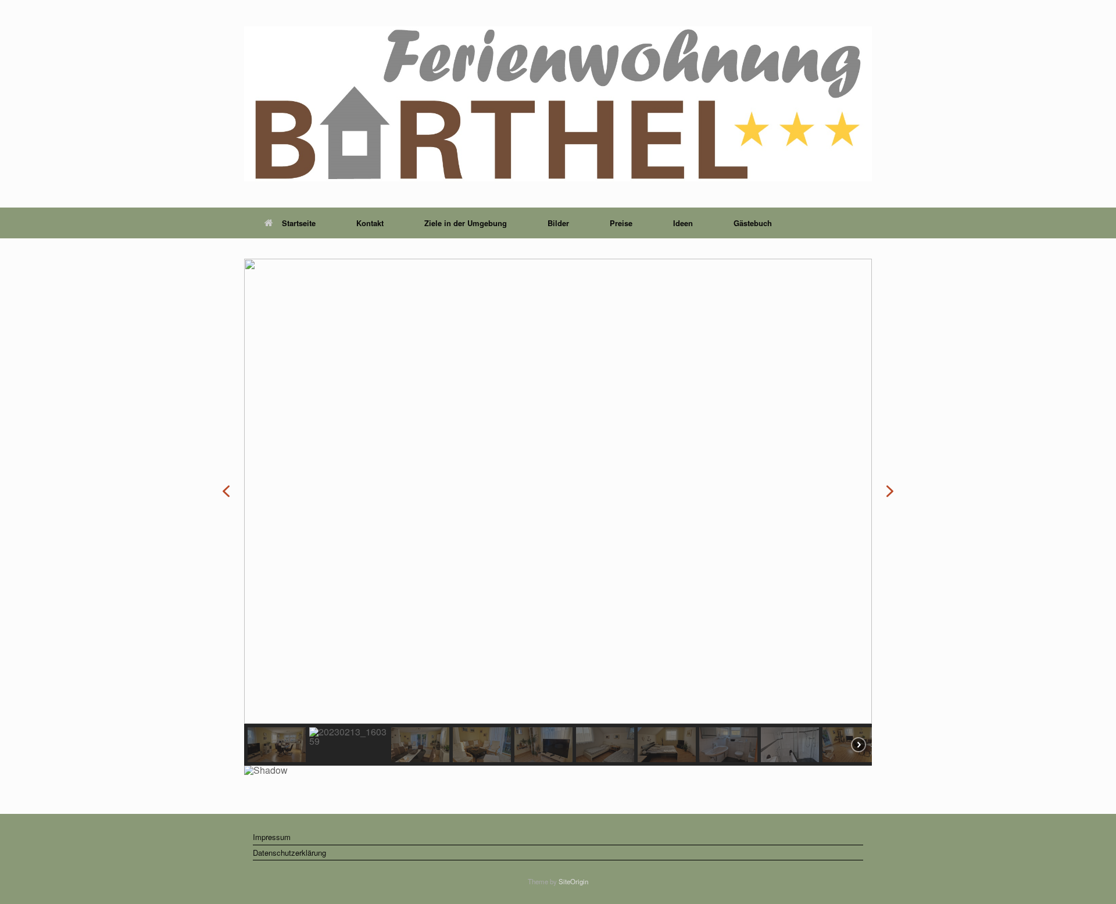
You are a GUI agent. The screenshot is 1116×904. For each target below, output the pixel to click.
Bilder (558, 222)
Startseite (299, 222)
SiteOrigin (573, 881)
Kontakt (370, 222)
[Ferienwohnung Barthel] (558, 103)
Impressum (272, 836)
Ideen (683, 222)
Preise (621, 222)
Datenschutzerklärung (289, 852)
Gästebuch (753, 222)
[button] (226, 491)
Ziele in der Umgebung (465, 222)
